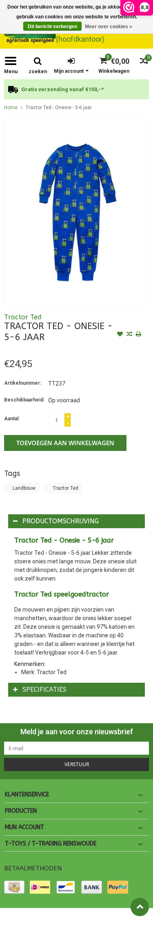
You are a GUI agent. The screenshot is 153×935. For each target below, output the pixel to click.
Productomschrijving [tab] (60, 521)
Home (11, 107)
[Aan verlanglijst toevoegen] (120, 335)
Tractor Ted (23, 317)
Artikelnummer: (22, 383)
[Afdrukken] (138, 335)
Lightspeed (16, 925)
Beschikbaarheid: (24, 400)
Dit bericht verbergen (52, 26)
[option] (76, 89)
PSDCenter (95, 918)
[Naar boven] (140, 907)
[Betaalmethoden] (14, 887)
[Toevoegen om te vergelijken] (129, 335)
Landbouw (24, 488)
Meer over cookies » (108, 26)
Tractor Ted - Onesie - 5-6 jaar (59, 107)
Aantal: (12, 419)
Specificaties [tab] (44, 689)
